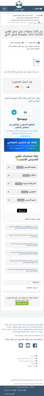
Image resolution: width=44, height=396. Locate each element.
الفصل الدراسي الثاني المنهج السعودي (23, 15)
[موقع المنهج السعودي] (22, 3)
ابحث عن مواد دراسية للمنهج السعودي (27, 358)
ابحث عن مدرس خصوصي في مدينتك (27, 361)
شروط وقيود (20, 390)
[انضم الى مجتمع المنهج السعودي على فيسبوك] (35, 345)
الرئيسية (38, 15)
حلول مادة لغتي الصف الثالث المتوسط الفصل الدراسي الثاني (22, 99)
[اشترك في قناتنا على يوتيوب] (28, 345)
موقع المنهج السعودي (9, 387)
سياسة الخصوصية (31, 366)
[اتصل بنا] (21, 345)
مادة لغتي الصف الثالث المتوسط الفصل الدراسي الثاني (25, 20)
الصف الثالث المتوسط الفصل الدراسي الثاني (28, 18)
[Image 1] (36, 62)
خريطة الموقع (9, 394)
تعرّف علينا (33, 356)
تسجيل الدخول (22, 303)
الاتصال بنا (33, 363)
